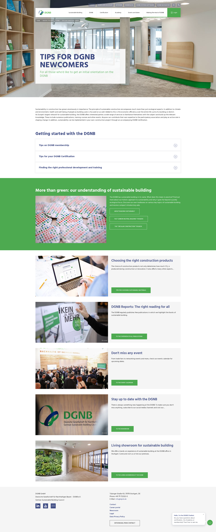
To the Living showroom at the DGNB (129, 475)
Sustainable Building (75, 12)
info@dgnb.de (121, 499)
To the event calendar (124, 383)
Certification (104, 12)
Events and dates (134, 12)
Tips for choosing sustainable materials (131, 290)
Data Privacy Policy (117, 516)
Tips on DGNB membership (54, 145)
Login (175, 12)
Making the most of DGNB (155, 12)
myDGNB (119, 5)
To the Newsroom (122, 429)
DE (174, 5)
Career (92, 5)
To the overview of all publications (129, 336)
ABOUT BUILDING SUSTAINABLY (124, 211)
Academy (118, 12)
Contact (113, 504)
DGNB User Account (105, 5)
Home (38, 21)
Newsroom (114, 510)
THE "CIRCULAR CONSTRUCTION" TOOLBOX (128, 226)
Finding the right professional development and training (70, 168)
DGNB (91, 12)
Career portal (115, 507)
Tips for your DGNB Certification (57, 156)
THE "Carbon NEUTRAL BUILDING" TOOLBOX (128, 219)
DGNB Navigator (163, 5)
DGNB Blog (129, 5)
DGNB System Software (145, 5)
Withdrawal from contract (124, 523)
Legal (112, 513)
